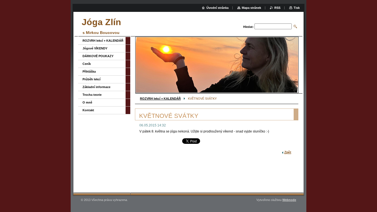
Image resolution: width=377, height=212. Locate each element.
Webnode (289, 200)
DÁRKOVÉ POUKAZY (98, 56)
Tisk (297, 7)
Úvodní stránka (217, 7)
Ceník (87, 63)
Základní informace (96, 87)
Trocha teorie (92, 94)
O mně (87, 102)
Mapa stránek (251, 7)
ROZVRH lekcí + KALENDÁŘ (160, 98)
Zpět (287, 152)
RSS (277, 7)
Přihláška (89, 71)
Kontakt (88, 110)
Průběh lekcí (91, 79)
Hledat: (248, 26)
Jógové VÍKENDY (95, 48)
